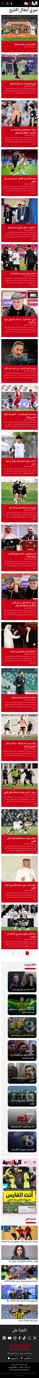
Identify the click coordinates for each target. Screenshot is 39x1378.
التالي (13, 953)
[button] (7, 3)
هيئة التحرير (21, 1367)
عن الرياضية (28, 1367)
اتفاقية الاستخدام (12, 1367)
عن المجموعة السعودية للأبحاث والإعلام (19, 1370)
